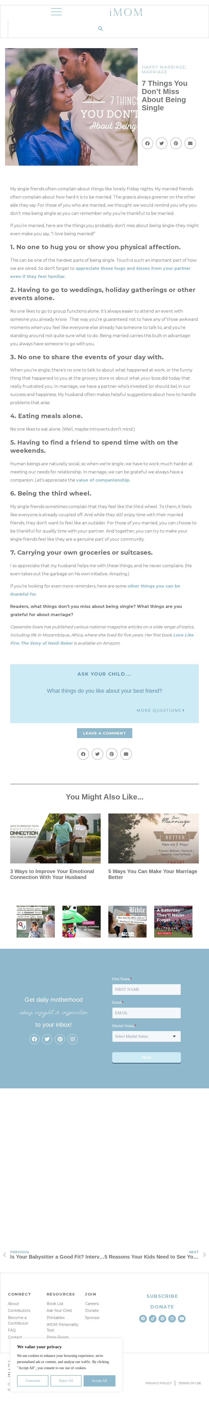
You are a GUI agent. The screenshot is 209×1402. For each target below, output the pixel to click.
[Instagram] (73, 1039)
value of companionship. (103, 480)
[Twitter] (47, 1039)
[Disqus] (104, 1162)
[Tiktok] (152, 1319)
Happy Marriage (164, 67)
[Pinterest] (60, 1039)
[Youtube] (182, 1319)
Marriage (154, 72)
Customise (32, 1381)
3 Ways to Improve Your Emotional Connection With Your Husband (52, 874)
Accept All (99, 1381)
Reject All (66, 1381)
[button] (100, 28)
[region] (66, 1365)
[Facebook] (34, 1039)
